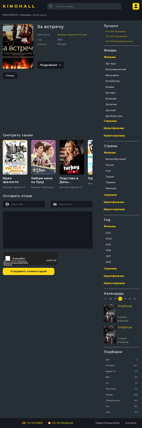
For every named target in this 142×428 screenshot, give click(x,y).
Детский (111, 110)
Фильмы (62, 34)
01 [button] (130, 298)
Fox (122, 406)
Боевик (110, 87)
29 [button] (115, 298)
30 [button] (120, 298)
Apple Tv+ (122, 371)
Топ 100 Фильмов (116, 31)
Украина (110, 182)
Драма (72, 34)
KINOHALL (19, 6)
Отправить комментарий (28, 271)
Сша (108, 170)
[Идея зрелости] (15, 157)
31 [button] (125, 298)
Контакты (130, 423)
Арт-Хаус (111, 63)
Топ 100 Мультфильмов (119, 41)
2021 (108, 233)
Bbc (122, 377)
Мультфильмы (114, 128)
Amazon (122, 365)
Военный (111, 98)
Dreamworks (122, 400)
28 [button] (110, 298)
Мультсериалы (114, 135)
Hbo (122, 412)
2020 (109, 238)
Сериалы (110, 121)
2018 (108, 250)
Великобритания (116, 159)
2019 (108, 244)
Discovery (122, 388)
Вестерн (111, 92)
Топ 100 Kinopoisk (62, 423)
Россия (82, 34)
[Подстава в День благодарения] (72, 157)
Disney (122, 394)
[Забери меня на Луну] (43, 157)
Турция (110, 176)
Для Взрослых (114, 116)
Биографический (116, 69)
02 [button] (134, 298)
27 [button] (105, 298)
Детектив (111, 104)
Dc (122, 383)
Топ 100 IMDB (35, 423)
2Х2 (122, 359)
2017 (108, 256)
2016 (108, 262)
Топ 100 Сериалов (116, 36)
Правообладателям (107, 423)
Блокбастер (113, 81)
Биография (112, 75)
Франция (111, 188)
